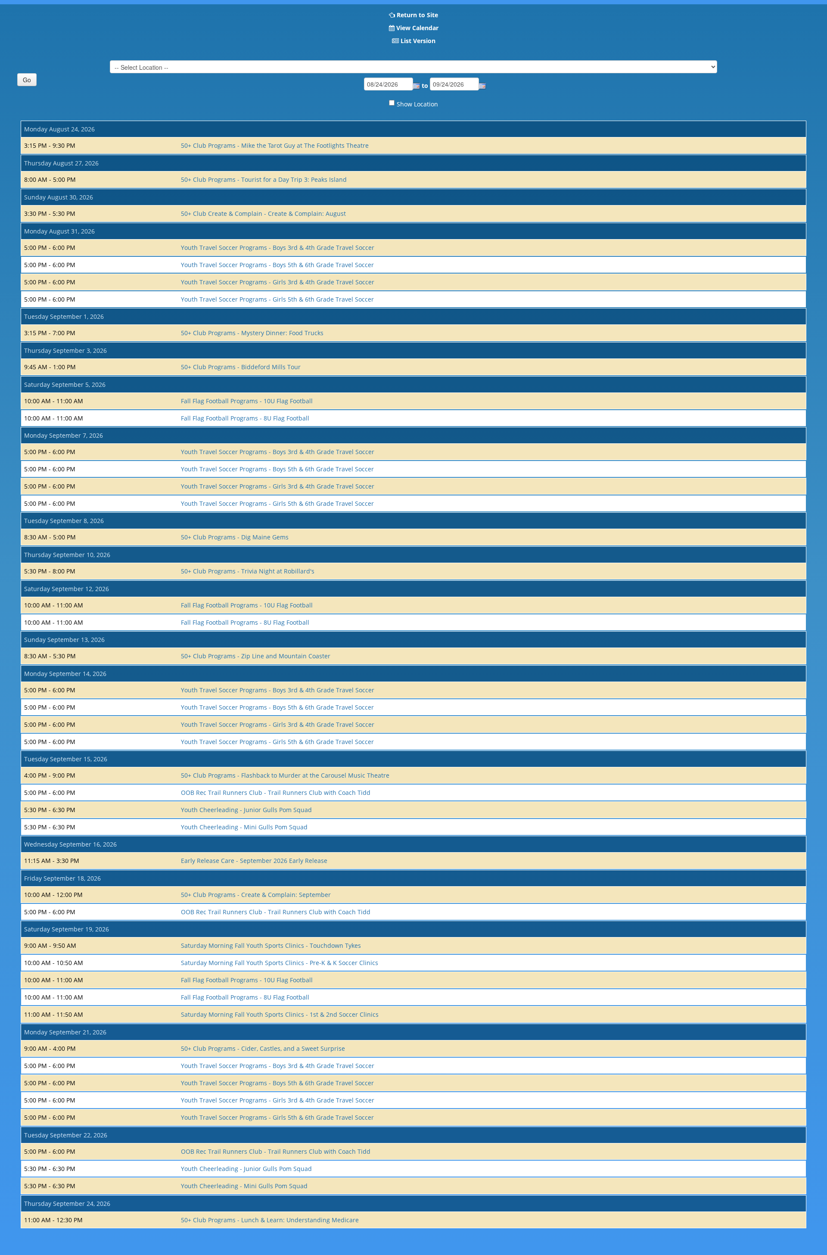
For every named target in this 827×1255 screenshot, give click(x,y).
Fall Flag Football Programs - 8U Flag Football (245, 418)
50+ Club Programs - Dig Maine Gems (235, 537)
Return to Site (417, 15)
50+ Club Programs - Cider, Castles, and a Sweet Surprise (263, 1048)
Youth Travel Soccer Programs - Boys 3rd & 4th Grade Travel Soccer (277, 247)
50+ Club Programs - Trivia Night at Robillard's (247, 571)
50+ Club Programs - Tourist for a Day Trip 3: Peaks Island (264, 179)
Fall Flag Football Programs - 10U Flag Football (247, 401)
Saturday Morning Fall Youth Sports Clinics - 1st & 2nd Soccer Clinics (280, 1014)
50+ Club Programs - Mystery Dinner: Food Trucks (252, 333)
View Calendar (417, 28)
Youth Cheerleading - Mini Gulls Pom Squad (244, 827)
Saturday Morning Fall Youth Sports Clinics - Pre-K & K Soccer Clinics (279, 963)
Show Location (417, 104)
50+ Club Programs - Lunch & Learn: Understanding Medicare (270, 1220)
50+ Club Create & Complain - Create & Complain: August (263, 213)
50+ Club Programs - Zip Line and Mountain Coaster (255, 656)
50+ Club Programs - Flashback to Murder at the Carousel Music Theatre (285, 775)
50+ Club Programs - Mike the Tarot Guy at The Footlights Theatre (275, 145)
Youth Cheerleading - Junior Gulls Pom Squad (246, 810)
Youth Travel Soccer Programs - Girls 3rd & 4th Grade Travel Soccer (277, 282)
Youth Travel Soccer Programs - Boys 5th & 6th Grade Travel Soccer (277, 265)
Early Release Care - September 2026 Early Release (254, 860)
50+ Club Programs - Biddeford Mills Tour (241, 367)
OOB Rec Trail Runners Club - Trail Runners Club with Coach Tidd (275, 792)
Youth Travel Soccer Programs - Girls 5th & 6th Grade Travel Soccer (277, 299)
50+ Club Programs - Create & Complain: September (256, 895)
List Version (418, 41)
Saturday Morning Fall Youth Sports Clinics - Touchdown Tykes (271, 945)
